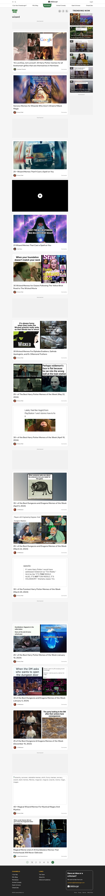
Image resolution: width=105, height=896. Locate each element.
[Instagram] (59, 11)
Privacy (79, 892)
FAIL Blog (15, 877)
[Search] (15, 2)
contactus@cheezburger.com (75, 882)
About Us (42, 877)
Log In (91, 2)
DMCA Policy (90, 892)
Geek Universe (16, 885)
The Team (42, 874)
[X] (66, 11)
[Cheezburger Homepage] (53, 2)
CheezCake (15, 887)
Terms (75, 892)
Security (84, 892)
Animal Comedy (16, 882)
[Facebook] (63, 11)
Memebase (15, 880)
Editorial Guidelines (44, 880)
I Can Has (15, 874)
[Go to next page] (52, 862)
